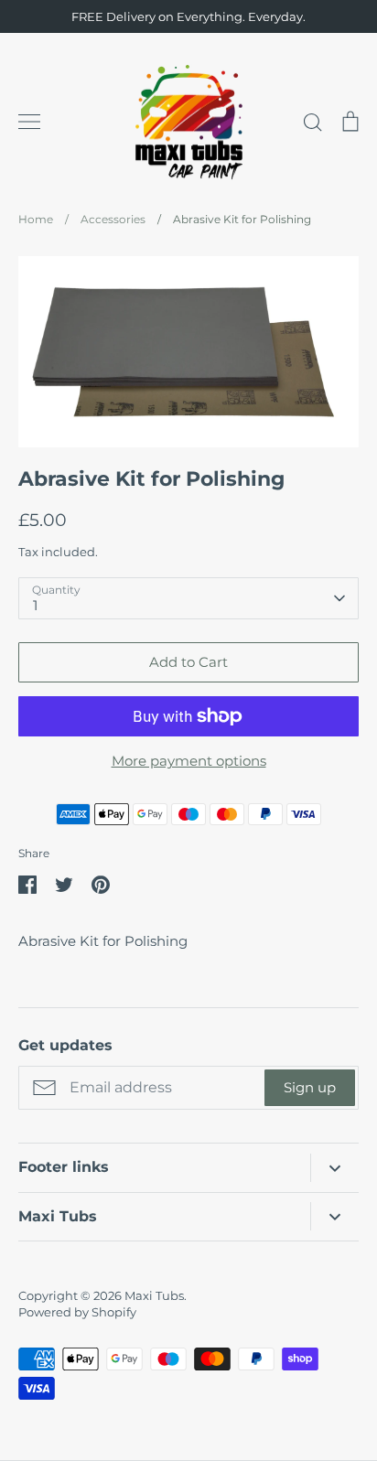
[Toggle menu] (29, 121)
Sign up (310, 1087)
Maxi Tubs (154, 1295)
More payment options (189, 760)
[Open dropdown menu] (334, 1168)
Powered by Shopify (77, 1312)
